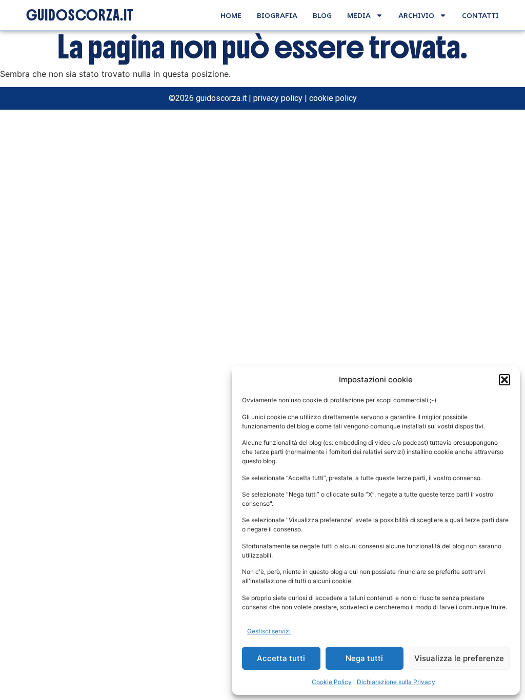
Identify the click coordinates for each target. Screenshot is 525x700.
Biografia (277, 15)
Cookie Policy (332, 682)
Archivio (416, 15)
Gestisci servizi (269, 631)
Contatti (480, 15)
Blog (322, 15)
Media (359, 15)
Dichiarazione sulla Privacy (396, 682)
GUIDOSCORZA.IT (79, 15)
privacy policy (277, 98)
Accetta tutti (281, 658)
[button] (504, 380)
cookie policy (333, 98)
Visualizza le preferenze (459, 658)
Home (230, 15)
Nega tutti (364, 658)
